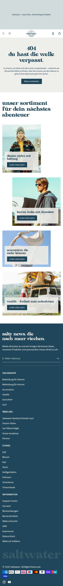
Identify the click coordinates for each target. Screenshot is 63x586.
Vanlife (5, 394)
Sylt (4, 452)
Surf (4, 404)
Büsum (5, 457)
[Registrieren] (58, 358)
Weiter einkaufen (31, 81)
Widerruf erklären (11, 541)
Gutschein (7, 399)
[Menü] (3, 33)
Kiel (4, 462)
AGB (4, 526)
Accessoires (8, 389)
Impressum (8, 531)
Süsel (5, 467)
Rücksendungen (10, 511)
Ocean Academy (10, 433)
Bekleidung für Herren (13, 384)
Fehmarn (6, 477)
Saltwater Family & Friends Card (18, 418)
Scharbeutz (8, 482)
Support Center (10, 501)
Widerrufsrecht (10, 521)
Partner (6, 438)
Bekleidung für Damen (13, 379)
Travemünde (8, 487)
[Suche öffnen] (9, 33)
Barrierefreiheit (10, 516)
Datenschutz (8, 536)
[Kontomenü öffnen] (53, 33)
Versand (6, 506)
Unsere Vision (9, 423)
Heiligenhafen (9, 472)
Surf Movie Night (10, 428)
